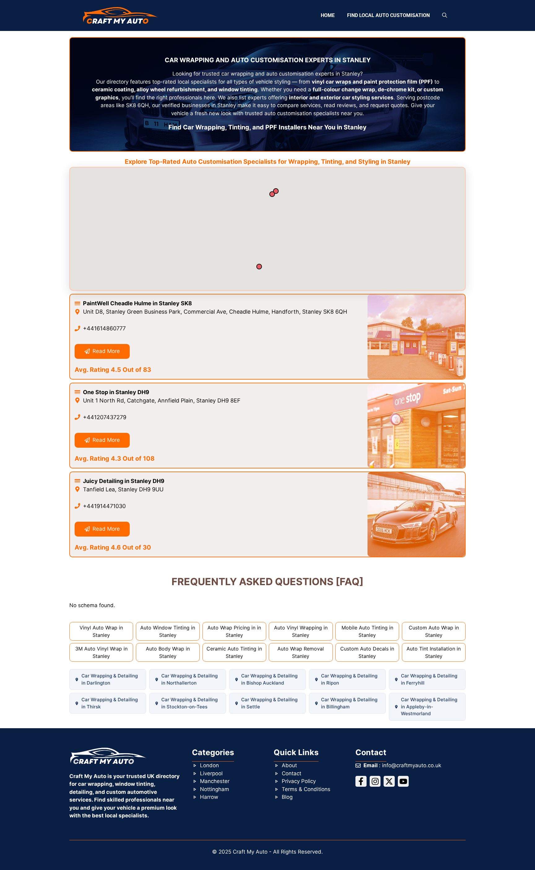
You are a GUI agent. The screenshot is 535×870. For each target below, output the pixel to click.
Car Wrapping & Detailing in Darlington (109, 679)
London (209, 765)
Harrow (209, 797)
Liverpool (211, 773)
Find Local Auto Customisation (388, 15)
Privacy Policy (299, 781)
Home (328, 15)
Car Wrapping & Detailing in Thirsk (109, 703)
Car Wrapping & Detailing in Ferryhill (429, 679)
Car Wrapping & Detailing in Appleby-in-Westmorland (429, 706)
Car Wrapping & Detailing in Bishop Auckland (269, 679)
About (289, 765)
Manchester (214, 781)
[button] (444, 15)
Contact (291, 773)
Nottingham (214, 789)
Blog (287, 797)
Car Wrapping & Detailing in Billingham (349, 703)
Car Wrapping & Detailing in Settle (269, 703)
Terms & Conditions (306, 789)
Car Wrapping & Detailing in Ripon (349, 679)
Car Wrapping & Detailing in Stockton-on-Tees (189, 703)
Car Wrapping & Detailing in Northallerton (189, 679)
